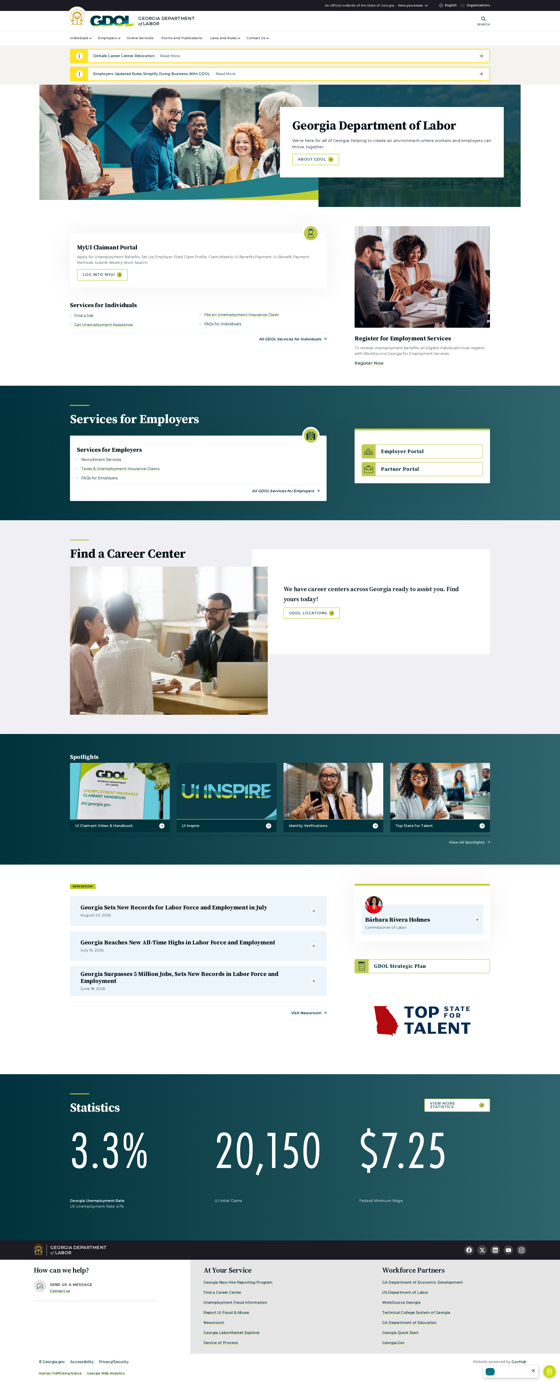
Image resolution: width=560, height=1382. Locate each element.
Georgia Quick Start (400, 1333)
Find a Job (83, 316)
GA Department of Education (409, 1323)
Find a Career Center (222, 1292)
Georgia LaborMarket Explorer (231, 1333)
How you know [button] (410, 5)
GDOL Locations (308, 613)
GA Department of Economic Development (422, 1282)
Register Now (369, 363)
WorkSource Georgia (401, 1302)
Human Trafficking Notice (60, 1373)
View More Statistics (442, 1105)
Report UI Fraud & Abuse (226, 1312)
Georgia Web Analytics (106, 1373)
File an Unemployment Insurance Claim (241, 315)
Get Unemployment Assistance (103, 325)
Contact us (60, 1291)
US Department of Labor (405, 1292)
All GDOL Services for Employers (283, 491)
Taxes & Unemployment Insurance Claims (120, 469)
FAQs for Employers (99, 478)
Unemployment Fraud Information (235, 1302)
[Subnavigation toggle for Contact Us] (270, 38)
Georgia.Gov (393, 1343)
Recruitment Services (101, 459)
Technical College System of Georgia (416, 1312)
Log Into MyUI (99, 275)
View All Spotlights (467, 842)
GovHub (518, 1362)
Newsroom (213, 1323)
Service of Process (220, 1343)
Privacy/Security (114, 1362)
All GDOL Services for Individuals (290, 339)
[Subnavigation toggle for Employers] (122, 38)
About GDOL (312, 159)
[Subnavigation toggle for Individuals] (93, 38)
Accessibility (82, 1362)
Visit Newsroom (306, 1013)
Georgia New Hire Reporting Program (238, 1282)
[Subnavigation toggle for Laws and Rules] (242, 38)
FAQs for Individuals (222, 324)
